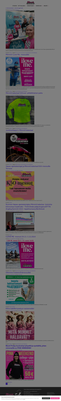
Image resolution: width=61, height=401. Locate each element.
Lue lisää (24, 399)
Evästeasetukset (46, 398)
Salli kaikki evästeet (55, 398)
